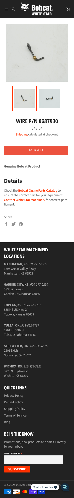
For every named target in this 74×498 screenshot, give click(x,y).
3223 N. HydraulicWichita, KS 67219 (16, 373)
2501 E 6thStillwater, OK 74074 (17, 353)
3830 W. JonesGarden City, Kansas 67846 (22, 291)
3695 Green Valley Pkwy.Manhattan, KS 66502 (20, 271)
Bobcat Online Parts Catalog (37, 190)
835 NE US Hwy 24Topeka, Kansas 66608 (19, 312)
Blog (7, 422)
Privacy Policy (13, 395)
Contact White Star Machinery (24, 200)
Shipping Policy (14, 408)
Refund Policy (13, 402)
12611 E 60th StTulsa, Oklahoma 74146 (20, 332)
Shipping (22, 134)
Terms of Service (15, 415)
